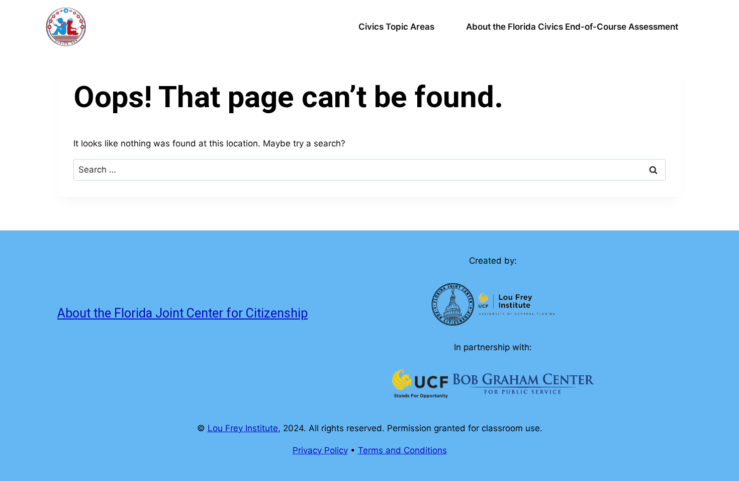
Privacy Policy (320, 450)
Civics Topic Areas (396, 27)
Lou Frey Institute (243, 428)
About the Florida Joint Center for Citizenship (182, 313)
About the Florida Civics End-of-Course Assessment (572, 27)
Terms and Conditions (402, 450)
